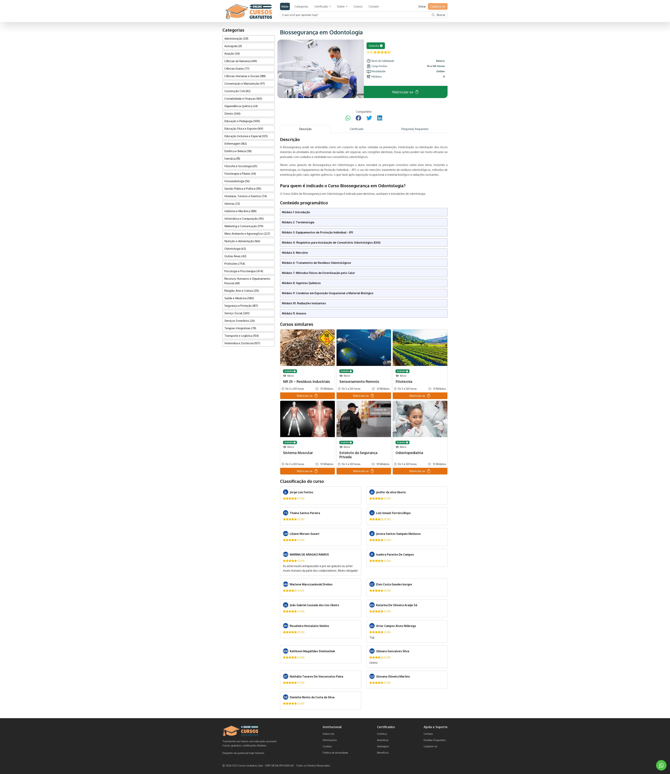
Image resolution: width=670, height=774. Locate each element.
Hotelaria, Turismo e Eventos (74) (245, 196)
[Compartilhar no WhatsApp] (348, 118)
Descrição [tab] (305, 129)
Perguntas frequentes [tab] (415, 129)
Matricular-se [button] (402, 92)
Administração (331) (236, 38)
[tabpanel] (364, 423)
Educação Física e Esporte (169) (243, 128)
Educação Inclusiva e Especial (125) (246, 136)
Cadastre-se (430, 746)
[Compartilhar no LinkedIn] (379, 118)
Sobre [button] (341, 6)
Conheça (382, 733)
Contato (374, 6)
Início (284, 6)
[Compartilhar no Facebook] (358, 118)
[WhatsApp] (661, 765)
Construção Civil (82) (237, 91)
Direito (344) (232, 113)
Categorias (301, 6)
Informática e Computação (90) (244, 218)
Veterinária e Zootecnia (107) (242, 343)
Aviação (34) (232, 53)
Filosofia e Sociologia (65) (240, 166)
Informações (330, 740)
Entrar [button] (422, 6)
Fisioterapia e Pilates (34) (240, 173)
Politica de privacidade (335, 752)
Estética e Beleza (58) (238, 151)
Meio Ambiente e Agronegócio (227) (247, 233)
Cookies (327, 746)
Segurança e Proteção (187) (241, 305)
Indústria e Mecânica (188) (240, 211)
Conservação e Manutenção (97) (244, 83)
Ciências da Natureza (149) (240, 61)
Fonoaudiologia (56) (237, 181)
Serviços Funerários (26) (239, 320)
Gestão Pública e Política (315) (242, 188)
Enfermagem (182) (235, 143)
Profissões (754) (234, 263)
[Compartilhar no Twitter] (369, 118)
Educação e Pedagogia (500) (242, 121)
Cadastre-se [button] (437, 6)
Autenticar (383, 740)
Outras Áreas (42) (235, 256)
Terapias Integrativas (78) (240, 328)
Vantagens (383, 746)
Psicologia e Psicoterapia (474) (243, 271)
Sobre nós (328, 733)
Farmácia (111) (232, 158)
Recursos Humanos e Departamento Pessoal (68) (247, 281)
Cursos (358, 6)
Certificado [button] (321, 6)
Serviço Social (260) (237, 313)
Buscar (440, 15)
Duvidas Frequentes (435, 740)
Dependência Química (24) (241, 106)
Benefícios (383, 752)
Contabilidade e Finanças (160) (243, 98)
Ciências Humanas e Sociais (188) (245, 76)
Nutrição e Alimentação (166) (242, 241)
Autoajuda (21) (233, 46)
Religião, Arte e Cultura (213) (241, 290)
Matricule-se (304, 395)
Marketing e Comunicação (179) (243, 226)
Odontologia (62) (235, 248)
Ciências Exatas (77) (236, 68)
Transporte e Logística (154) (241, 335)
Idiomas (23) (232, 203)
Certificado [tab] (356, 129)
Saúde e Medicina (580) (239, 298)
